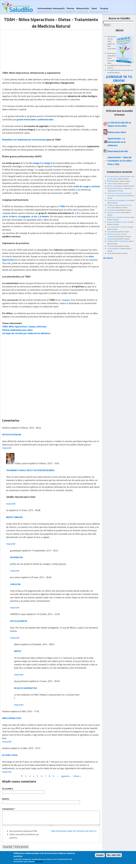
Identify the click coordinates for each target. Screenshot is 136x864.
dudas (109, 253)
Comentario (8, 809)
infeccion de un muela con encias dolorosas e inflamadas (119, 194)
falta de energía (112, 186)
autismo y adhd (10, 755)
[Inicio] (17, 7)
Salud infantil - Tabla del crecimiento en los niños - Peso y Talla (120, 161)
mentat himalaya (14, 517)
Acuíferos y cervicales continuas (119, 217)
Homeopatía (59, 10)
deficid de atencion (11, 434)
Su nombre (7, 788)
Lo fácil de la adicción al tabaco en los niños (119, 124)
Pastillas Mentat (18, 621)
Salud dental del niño (118, 151)
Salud (94, 10)
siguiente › (66, 776)
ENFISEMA (111, 181)
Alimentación (82, 10)
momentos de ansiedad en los (118, 200)
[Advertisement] (24, 48)
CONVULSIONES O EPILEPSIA (117, 241)
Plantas (70, 10)
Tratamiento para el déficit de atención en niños (30, 470)
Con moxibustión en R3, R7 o (117, 227)
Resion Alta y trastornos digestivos (119, 188)
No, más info (114, 855)
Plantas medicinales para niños (17, 330)
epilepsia (110, 239)
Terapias (104, 10)
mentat (17, 651)
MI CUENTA (108, 258)
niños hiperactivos (11, 718)
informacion (16, 557)
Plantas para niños (117, 132)
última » (77, 776)
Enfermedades (44, 10)
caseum (110, 183)
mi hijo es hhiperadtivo (25, 688)
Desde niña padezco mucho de (118, 222)
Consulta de (111, 210)
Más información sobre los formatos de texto (72, 831)
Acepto (100, 855)
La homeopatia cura (114, 248)
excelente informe (113, 212)
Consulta (110, 231)
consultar (15, 584)
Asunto (5, 799)
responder (7, 448)
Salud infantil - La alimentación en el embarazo (117, 142)
